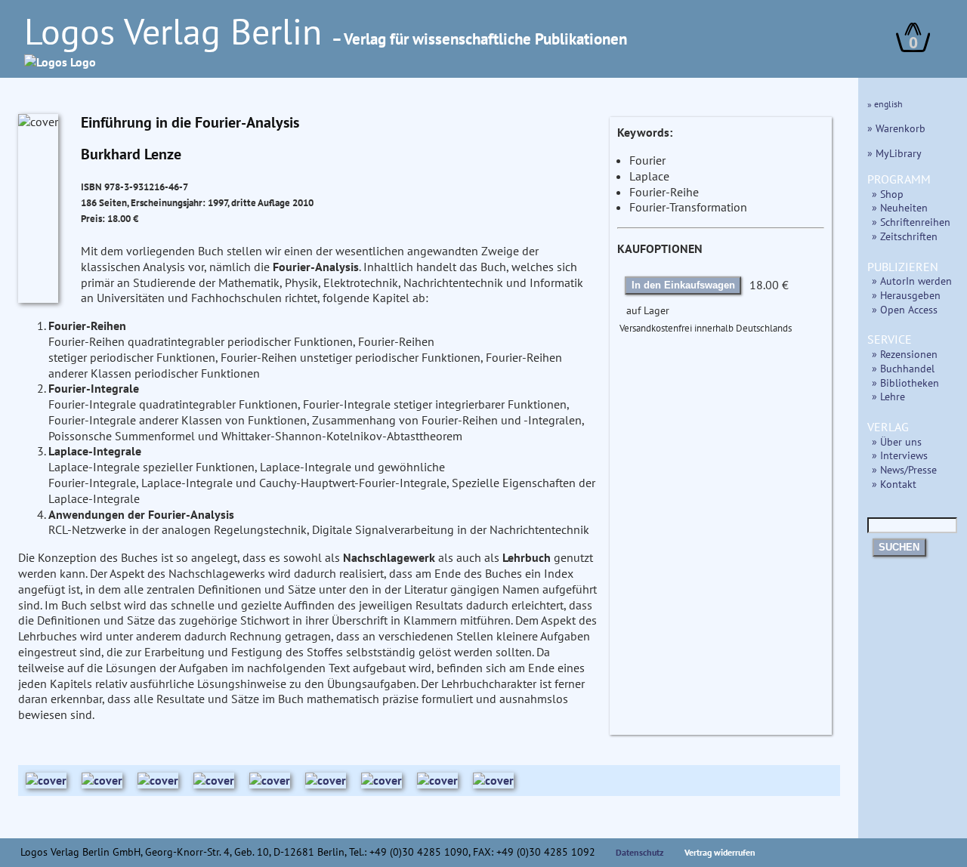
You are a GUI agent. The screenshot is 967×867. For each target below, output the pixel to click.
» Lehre (888, 396)
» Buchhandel (903, 368)
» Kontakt (894, 484)
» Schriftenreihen (911, 221)
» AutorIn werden (912, 280)
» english (885, 104)
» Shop (888, 194)
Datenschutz (640, 852)
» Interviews (900, 455)
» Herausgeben (906, 295)
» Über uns (897, 441)
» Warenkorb (896, 128)
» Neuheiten (900, 207)
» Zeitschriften (905, 236)
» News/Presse (904, 469)
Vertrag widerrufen (719, 852)
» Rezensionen (905, 354)
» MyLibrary (894, 153)
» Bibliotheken (905, 382)
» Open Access (905, 309)
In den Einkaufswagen (683, 285)
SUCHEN (899, 547)
